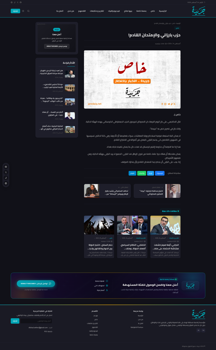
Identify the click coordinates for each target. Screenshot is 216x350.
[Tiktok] (15, 2)
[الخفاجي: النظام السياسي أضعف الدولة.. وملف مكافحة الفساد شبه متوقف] (132, 225)
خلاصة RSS (48, 331)
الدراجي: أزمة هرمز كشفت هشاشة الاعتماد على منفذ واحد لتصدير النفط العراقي (166, 248)
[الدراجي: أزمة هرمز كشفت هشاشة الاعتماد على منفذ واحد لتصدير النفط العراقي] (165, 225)
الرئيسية (162, 11)
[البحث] (28, 11)
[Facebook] (21, 2)
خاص (153, 11)
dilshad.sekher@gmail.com (40, 327)
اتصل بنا (59, 11)
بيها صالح (128, 11)
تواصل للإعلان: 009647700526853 (57, 46)
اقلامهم (82, 11)
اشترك (15, 10)
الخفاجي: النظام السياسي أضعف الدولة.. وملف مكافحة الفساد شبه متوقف (133, 250)
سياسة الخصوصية (137, 327)
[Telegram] (11, 2)
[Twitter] (17, 2)
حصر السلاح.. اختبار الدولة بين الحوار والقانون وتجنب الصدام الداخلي (99, 248)
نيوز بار (96, 315)
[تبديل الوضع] (23, 11)
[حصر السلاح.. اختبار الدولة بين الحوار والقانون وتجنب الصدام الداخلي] (99, 225)
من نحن (71, 11)
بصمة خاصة (141, 11)
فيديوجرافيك (114, 11)
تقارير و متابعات (97, 11)
